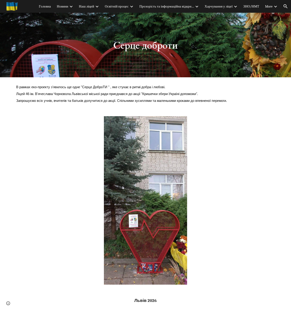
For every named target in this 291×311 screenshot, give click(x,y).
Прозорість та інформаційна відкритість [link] (166, 6)
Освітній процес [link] (117, 6)
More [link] (269, 6)
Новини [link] (62, 6)
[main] (145, 45)
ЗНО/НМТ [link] (251, 6)
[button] (285, 6)
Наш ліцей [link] (86, 6)
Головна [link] (45, 6)
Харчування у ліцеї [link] (219, 6)
